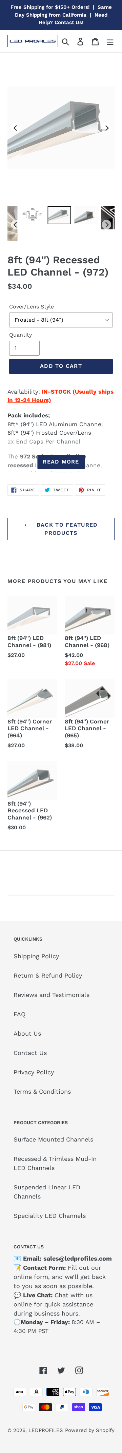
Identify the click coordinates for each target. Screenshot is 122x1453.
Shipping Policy (36, 956)
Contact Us (30, 1052)
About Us (27, 1033)
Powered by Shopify (90, 1430)
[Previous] (15, 128)
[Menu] (110, 41)
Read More (61, 461)
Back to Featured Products (66, 529)
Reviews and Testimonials (51, 994)
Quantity (20, 335)
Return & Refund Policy (48, 975)
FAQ (19, 1014)
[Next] (106, 128)
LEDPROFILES (45, 1430)
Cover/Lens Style (31, 306)
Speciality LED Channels (50, 1215)
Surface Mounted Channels (53, 1139)
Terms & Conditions (42, 1091)
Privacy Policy (34, 1072)
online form (31, 1276)
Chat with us (74, 1295)
